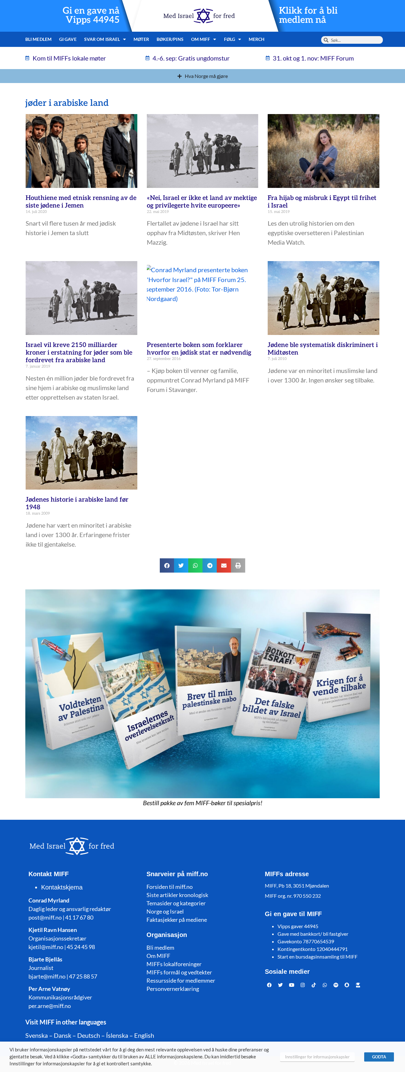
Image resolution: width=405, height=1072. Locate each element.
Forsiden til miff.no (169, 886)
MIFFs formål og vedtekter (179, 972)
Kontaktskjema (62, 887)
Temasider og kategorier (176, 903)
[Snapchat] (347, 985)
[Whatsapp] (325, 985)
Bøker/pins (170, 39)
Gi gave (68, 39)
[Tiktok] (314, 985)
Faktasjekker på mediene (176, 919)
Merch (257, 39)
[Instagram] (303, 985)
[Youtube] (291, 985)
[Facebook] (269, 985)
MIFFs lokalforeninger (174, 963)
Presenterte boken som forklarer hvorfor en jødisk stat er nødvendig (199, 348)
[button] (167, 565)
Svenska (36, 1035)
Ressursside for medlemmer (180, 980)
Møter (141, 39)
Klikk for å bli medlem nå (308, 15)
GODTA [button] (379, 1056)
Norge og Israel (165, 911)
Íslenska (117, 1035)
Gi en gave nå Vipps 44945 (91, 15)
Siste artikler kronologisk (177, 894)
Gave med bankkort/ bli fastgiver (312, 934)
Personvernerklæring (172, 988)
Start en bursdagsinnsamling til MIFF (317, 956)
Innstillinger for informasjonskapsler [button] (317, 1056)
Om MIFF (158, 955)
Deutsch (88, 1035)
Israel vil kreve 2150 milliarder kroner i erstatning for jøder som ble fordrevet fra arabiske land (79, 352)
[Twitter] (280, 985)
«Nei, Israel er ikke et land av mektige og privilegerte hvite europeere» (202, 201)
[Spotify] (336, 985)
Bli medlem (38, 39)
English (144, 1035)
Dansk (62, 1035)
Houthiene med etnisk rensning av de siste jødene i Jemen (81, 201)
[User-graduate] (358, 985)
